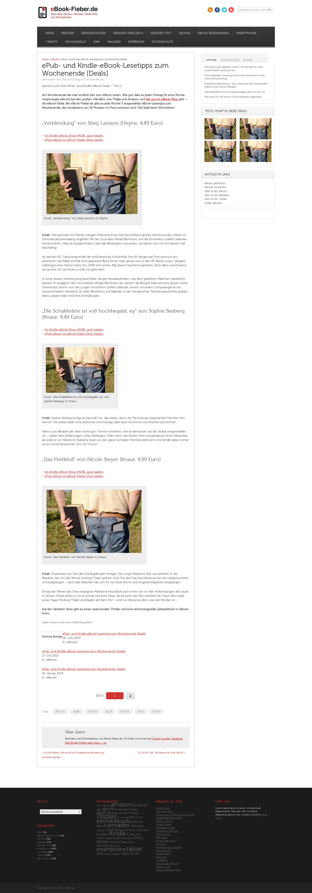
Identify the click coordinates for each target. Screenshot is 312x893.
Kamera (143, 830)
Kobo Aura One (164, 811)
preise (103, 841)
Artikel (211, 60)
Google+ (166, 738)
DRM (96, 42)
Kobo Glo (161, 844)
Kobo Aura (161, 837)
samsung (104, 845)
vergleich (115, 854)
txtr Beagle (161, 860)
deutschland (128, 813)
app (99, 809)
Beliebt (248, 60)
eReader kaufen (93, 33)
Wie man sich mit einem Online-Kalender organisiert (232, 97)
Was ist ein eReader (216, 195)
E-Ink (139, 817)
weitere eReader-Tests (168, 870)
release (115, 842)
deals (76, 711)
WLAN (134, 854)
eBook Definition (214, 183)
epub (108, 711)
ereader (119, 825)
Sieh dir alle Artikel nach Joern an (85, 742)
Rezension (127, 842)
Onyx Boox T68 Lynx (167, 831)
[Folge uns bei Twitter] (224, 10)
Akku (99, 805)
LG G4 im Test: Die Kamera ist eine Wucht (160, 752)
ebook (92, 711)
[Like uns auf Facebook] (217, 10)
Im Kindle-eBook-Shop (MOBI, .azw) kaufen (74, 135)
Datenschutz (162, 42)
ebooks (123, 821)
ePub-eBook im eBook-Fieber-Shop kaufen (74, 140)
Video (125, 854)
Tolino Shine (163, 853)
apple (108, 809)
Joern (64, 79)
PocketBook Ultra (165, 827)
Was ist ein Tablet (215, 199)
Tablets (52, 42)
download (123, 817)
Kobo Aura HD (163, 850)
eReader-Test (161, 33)
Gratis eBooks (213, 203)
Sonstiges (42, 852)
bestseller (122, 809)
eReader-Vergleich (128, 33)
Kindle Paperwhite (108, 838)
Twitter (156, 738)
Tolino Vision (163, 834)
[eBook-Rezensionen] (220, 162)
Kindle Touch (163, 866)
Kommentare (230, 60)
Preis (138, 837)
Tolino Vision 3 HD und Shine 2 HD (175, 814)
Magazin (114, 42)
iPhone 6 (132, 830)
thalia (156, 711)
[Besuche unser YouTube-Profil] (231, 10)
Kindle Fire (133, 834)
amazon (121, 804)
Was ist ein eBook (215, 191)
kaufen (102, 834)
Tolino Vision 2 (164, 821)
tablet (134, 849)
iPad (110, 829)
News (50, 33)
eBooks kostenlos (215, 187)
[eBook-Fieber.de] (68, 19)
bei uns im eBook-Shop (162, 99)
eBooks (184, 33)
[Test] (220, 139)
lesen (130, 838)
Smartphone (246, 33)
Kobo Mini (161, 857)
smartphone (111, 849)
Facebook (177, 738)
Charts (134, 809)
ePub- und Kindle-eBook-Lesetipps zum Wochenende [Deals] (104, 633)
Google (101, 830)
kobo (123, 838)
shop (141, 711)
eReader (67, 33)
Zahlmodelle (75, 42)
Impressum (136, 42)
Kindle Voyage (163, 824)
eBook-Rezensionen (213, 33)
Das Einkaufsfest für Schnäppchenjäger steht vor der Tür (234, 92)
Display (107, 816)
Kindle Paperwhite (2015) (169, 818)
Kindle (125, 711)
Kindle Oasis (162, 808)
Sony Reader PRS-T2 (167, 863)
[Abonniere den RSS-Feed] (210, 10)
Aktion (60, 711)
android (140, 805)
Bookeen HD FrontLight (168, 847)
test (100, 853)
